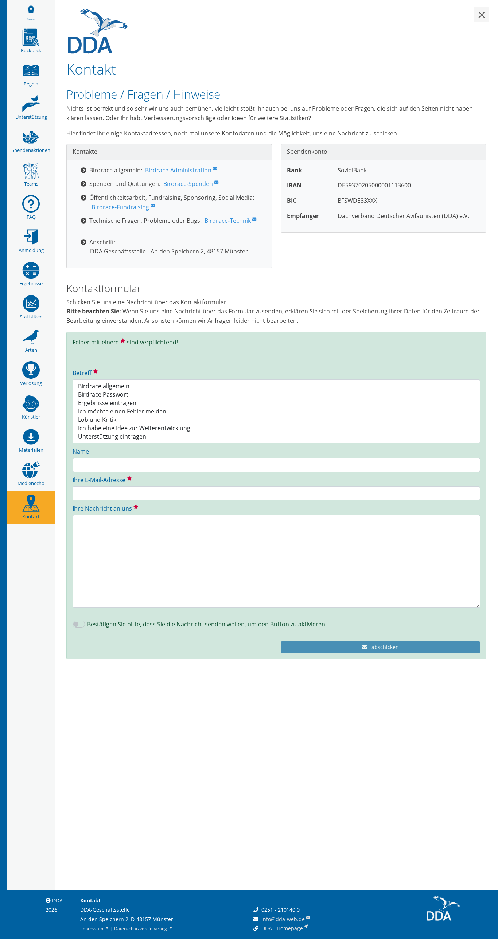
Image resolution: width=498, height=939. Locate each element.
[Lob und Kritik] (276, 420)
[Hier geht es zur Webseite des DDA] (97, 30)
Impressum (92, 928)
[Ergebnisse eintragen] (276, 403)
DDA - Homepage (282, 928)
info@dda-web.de (283, 919)
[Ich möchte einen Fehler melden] (276, 411)
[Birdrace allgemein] (276, 386)
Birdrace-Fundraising (120, 207)
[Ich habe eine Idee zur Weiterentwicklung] (276, 428)
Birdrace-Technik (228, 221)
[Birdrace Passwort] (276, 394)
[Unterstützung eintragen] (276, 436)
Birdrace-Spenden (188, 184)
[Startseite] (31, 12)
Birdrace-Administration (178, 170)
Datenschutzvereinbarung (141, 928)
